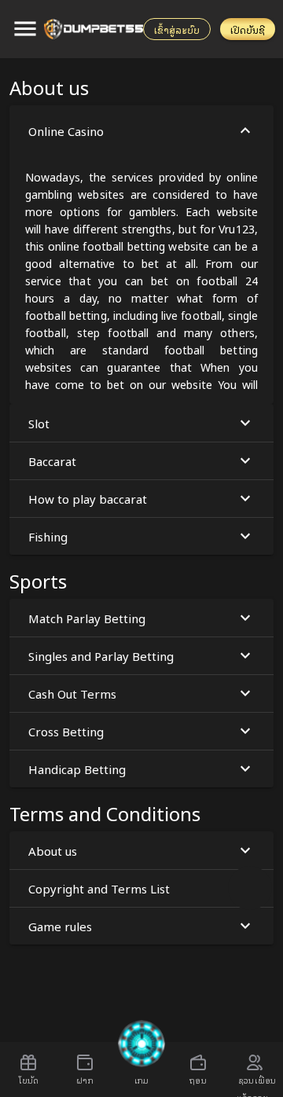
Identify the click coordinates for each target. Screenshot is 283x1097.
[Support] (250, 888)
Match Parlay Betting (86, 617)
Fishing (48, 535)
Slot (39, 422)
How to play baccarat (87, 498)
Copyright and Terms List (99, 888)
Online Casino (66, 130)
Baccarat (52, 460)
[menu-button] (25, 29)
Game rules (60, 925)
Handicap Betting (77, 768)
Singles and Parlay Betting (101, 655)
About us (52, 850)
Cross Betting (66, 730)
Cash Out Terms (72, 693)
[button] (141, 254)
